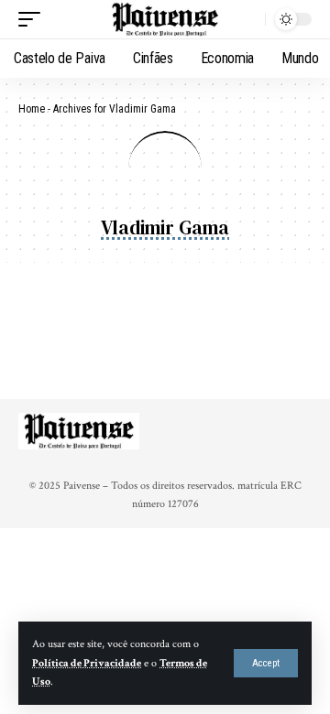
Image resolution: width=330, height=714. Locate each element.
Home (31, 109)
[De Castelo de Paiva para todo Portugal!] (165, 20)
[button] (266, 663)
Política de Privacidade (86, 663)
